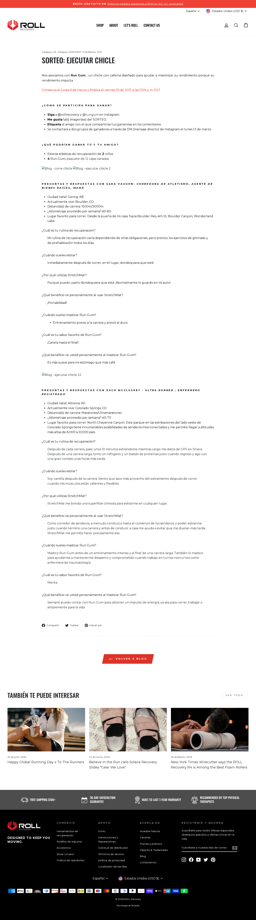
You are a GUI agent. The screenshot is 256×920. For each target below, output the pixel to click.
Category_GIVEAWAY (69, 52)
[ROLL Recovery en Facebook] (191, 859)
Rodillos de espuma (69, 841)
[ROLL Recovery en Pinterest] (213, 859)
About (113, 25)
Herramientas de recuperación (67, 833)
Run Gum (78, 75)
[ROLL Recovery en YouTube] (198, 859)
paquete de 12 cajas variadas (88, 159)
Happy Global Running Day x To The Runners (45, 762)
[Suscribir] (234, 847)
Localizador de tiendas (112, 866)
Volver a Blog (130, 658)
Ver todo (235, 695)
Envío (101, 831)
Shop (100, 25)
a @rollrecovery (67, 114)
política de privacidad (111, 860)
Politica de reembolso (70, 860)
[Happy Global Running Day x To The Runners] (46, 730)
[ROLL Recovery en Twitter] (206, 859)
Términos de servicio (111, 854)
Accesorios (64, 847)
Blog (143, 856)
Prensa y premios (151, 843)
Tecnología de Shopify (128, 905)
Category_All (49, 52)
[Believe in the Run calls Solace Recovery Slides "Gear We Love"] (128, 730)
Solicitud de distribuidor (113, 847)
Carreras (145, 837)
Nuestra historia (150, 831)
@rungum (90, 114)
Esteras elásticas (59, 154)
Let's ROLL (131, 25)
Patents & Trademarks (154, 849)
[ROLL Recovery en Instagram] (184, 859)
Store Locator (65, 854)
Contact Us (152, 25)
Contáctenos (148, 862)
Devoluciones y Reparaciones (108, 839)
